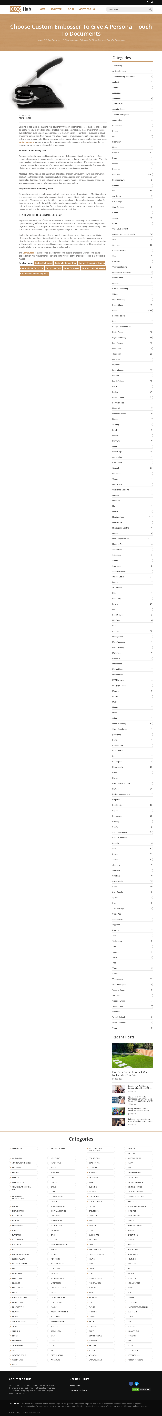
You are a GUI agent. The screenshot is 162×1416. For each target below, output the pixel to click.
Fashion (115, 392)
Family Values (118, 381)
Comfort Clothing (119, 267)
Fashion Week (118, 397)
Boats (114, 158)
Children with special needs (123, 234)
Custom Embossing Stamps (92, 263)
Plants (115, 778)
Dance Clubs (117, 305)
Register (56, 9)
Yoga (114, 1028)
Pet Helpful (117, 762)
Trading (115, 952)
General (115, 468)
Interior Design (118, 577)
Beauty (115, 131)
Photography (117, 767)
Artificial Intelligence (120, 115)
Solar (114, 887)
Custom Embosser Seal (65, 263)
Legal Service (117, 615)
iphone (115, 582)
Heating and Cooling (120, 528)
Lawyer (115, 604)
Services (115, 859)
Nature (115, 707)
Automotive (117, 120)
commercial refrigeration (122, 272)
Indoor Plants (118, 549)
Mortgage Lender (119, 685)
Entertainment (118, 370)
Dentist (115, 310)
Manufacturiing (118, 642)
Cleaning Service (119, 250)
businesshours (118, 180)
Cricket (115, 294)
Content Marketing (120, 289)
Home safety (117, 544)
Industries (116, 555)
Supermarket (117, 919)
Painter (115, 740)
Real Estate (117, 805)
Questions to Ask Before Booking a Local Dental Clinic (139, 1087)
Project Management (121, 794)
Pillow (114, 772)
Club (114, 256)
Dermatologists (118, 316)
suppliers (116, 925)
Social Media (117, 881)
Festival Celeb (118, 403)
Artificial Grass (118, 109)
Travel (114, 957)
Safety (115, 827)
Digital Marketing (119, 337)
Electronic (116, 359)
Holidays (115, 533)
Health (115, 511)
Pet (113, 756)
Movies (115, 696)
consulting (116, 283)
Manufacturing (118, 647)
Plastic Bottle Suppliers (121, 783)
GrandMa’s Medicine (120, 490)
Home (42, 9)
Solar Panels (117, 892)
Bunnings (116, 169)
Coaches (116, 261)
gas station (117, 457)
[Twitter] (152, 2)
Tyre (114, 963)
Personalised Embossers (93, 268)
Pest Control (117, 751)
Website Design (118, 990)
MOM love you (118, 680)
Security (115, 843)
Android (115, 82)
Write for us (87, 9)
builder (115, 163)
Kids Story (116, 598)
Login (70, 9)
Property (115, 800)
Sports (115, 897)
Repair (115, 810)
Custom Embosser (43, 263)
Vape (114, 968)
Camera (115, 185)
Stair (114, 903)
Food (114, 430)
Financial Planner (119, 414)
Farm (114, 386)
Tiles (114, 946)
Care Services (118, 207)
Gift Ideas (116, 473)
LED (114, 609)
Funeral (115, 435)
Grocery (115, 495)
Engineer (115, 365)
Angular (115, 87)
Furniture (116, 441)
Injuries (115, 560)
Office (114, 718)
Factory (115, 376)
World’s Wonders (119, 1023)
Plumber (115, 789)
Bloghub (115, 153)
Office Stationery (119, 723)
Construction (117, 278)
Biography (116, 142)
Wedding (115, 995)
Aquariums (116, 93)
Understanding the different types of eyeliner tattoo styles (140, 1120)
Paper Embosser (71, 268)
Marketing (116, 653)
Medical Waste (118, 675)
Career (115, 212)
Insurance (116, 566)
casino (115, 218)
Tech (114, 936)
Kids (114, 593)
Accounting (117, 66)
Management (117, 636)
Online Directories (119, 729)
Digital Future (117, 332)
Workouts (116, 1012)
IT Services (117, 588)
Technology (117, 941)
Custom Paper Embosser (32, 268)
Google (115, 479)
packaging (116, 734)
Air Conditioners (119, 71)
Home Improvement (120, 539)
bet (113, 136)
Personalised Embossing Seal (34, 273)
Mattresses (117, 664)
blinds (114, 147)
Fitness (115, 419)
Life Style (116, 620)
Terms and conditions (78, 1390)
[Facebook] (147, 2)
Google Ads (117, 484)
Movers (115, 691)
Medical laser (117, 669)
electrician (116, 354)
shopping (116, 865)
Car (113, 191)
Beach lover (117, 125)
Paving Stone (117, 745)
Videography (117, 979)
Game (114, 446)
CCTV (114, 223)
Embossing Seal (53, 268)
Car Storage (117, 202)
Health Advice (118, 517)
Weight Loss (117, 1006)
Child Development (120, 229)
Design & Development (121, 327)
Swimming (116, 930)
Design (115, 321)
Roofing (115, 821)
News (114, 713)
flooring (115, 424)
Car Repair (117, 196)
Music (114, 702)
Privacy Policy (75, 1386)
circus (114, 240)
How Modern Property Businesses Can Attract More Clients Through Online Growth (140, 1099)
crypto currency (118, 299)
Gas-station (117, 463)
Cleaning (115, 245)
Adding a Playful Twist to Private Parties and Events (138, 1109)
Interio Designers (119, 571)
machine (115, 631)
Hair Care (116, 501)
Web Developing (119, 984)
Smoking (116, 876)
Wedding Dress (118, 1001)
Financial (116, 408)
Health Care (117, 522)
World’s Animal (118, 1017)
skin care (116, 870)
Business (116, 174)
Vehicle (115, 974)
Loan (114, 626)
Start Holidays (118, 908)
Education (116, 348)
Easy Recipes (117, 343)
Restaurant (117, 816)
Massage (116, 658)
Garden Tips (117, 452)
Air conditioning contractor (123, 76)
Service (115, 854)
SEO (114, 849)
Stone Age (116, 914)
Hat (113, 506)
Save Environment (119, 838)
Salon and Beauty (119, 832)
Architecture (117, 104)
